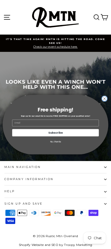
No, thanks (55, 141)
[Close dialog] (104, 98)
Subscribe (55, 132)
